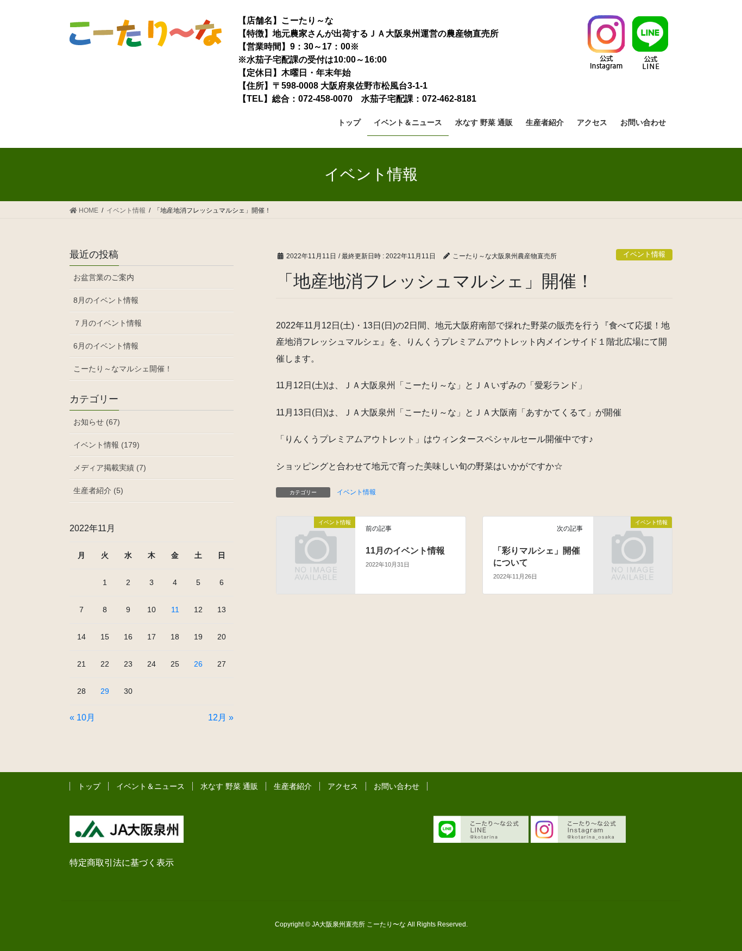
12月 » (221, 717)
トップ (89, 786)
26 (198, 664)
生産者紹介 (293, 786)
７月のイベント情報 (107, 323)
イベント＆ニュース (150, 786)
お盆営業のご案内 (103, 277)
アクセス (343, 786)
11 (175, 609)
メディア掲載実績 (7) (109, 467)
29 (104, 691)
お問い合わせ (396, 786)
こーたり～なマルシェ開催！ (122, 368)
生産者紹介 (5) (98, 490)
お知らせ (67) (96, 422)
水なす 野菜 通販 (229, 786)
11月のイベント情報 (405, 550)
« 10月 (82, 717)
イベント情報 (644, 254)
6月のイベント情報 (106, 345)
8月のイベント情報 (106, 300)
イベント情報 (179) (106, 444)
